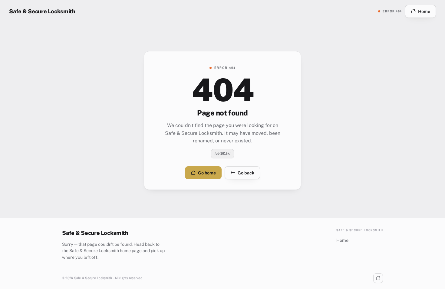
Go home (207, 172)
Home (424, 11)
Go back (246, 172)
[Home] (378, 278)
